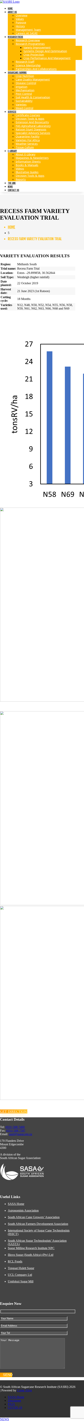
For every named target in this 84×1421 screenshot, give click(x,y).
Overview (21, 15)
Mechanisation (25, 90)
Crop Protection (33, 54)
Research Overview (28, 40)
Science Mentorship (28, 65)
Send (7, 1375)
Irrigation (21, 87)
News (10, 186)
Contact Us (13, 190)
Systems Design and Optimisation (45, 51)
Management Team (28, 30)
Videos (20, 168)
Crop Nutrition (25, 76)
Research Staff (25, 61)
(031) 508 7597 (15, 1130)
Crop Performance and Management (47, 58)
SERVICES (12, 111)
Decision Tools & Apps (30, 118)
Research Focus (15, 36)
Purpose (21, 22)
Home (10, 8)
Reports (21, 179)
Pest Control (24, 94)
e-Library (12, 150)
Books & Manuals (27, 165)
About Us (12, 12)
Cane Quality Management (33, 79)
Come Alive (24, 1390)
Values (20, 19)
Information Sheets (28, 161)
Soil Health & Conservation (33, 97)
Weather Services (27, 144)
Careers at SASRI (27, 33)
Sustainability (24, 101)
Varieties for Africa (28, 140)
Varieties (21, 104)
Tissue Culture (25, 147)
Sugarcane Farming (17, 72)
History (20, 26)
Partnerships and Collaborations (36, 69)
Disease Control (26, 83)
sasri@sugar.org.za (20, 1134)
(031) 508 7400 (15, 1127)
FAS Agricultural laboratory (33, 126)
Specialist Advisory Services (33, 133)
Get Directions (13, 1111)
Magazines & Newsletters (32, 158)
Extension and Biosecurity (32, 122)
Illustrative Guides (27, 172)
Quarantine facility (27, 136)
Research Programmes (30, 44)
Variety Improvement (37, 47)
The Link (12, 183)
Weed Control (24, 108)
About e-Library (25, 154)
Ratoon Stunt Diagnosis (31, 129)
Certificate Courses (28, 115)
